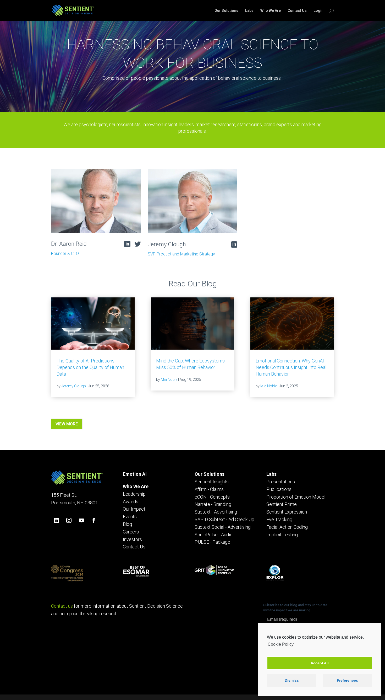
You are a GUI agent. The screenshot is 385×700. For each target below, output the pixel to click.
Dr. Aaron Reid (69, 244)
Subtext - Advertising (216, 512)
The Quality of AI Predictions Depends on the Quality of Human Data (90, 367)
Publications (279, 489)
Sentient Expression (286, 512)
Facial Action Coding (287, 527)
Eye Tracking (279, 519)
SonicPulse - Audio (214, 534)
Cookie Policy (281, 644)
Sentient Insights (212, 481)
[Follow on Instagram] (69, 520)
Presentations (280, 481)
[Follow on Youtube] (81, 520)
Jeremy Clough (167, 244)
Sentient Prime (281, 504)
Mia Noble (169, 379)
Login (318, 11)
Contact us (62, 606)
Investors (132, 539)
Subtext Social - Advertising (223, 527)
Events (130, 516)
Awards (130, 501)
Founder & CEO (65, 253)
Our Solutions (226, 11)
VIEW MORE (67, 423)
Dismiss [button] (292, 680)
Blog (127, 524)
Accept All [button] (320, 663)
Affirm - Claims (209, 489)
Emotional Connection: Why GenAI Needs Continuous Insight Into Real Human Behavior (291, 367)
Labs (249, 11)
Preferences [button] (347, 680)
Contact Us (297, 11)
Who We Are (270, 11)
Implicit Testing (282, 534)
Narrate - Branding (213, 504)
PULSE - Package (212, 542)
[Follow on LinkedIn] (56, 520)
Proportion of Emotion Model (295, 497)
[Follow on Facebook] (94, 520)
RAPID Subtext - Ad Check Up (224, 519)
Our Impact (134, 509)
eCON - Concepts (212, 497)
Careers (131, 532)
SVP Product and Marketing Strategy (181, 254)
